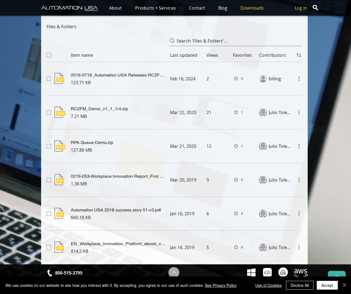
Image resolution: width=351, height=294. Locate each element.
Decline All (300, 285)
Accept (327, 285)
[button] (119, 8)
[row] (174, 54)
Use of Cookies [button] (268, 285)
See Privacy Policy (221, 285)
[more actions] (299, 78)
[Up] (173, 272)
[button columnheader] (299, 55)
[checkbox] (49, 55)
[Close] (344, 285)
